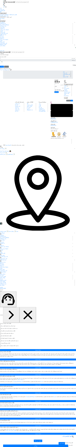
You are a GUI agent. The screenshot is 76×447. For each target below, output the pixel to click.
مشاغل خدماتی (2, 45)
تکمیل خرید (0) (38, 440)
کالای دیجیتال (2, 32)
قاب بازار (16, 111)
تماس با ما (5, 14)
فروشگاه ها (2, 22)
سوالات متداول (9, 14)
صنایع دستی (2, 27)
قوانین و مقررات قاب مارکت (11, 430)
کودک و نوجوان (65, 76)
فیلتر (71, 100)
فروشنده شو (2, 285)
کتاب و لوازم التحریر (4, 33)
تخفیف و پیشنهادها (3, 44)
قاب (0, 8)
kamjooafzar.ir (53, 125)
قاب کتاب (16, 107)
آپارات (40, 104)
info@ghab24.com (54, 122)
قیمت (66, 97)
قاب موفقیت (17, 103)
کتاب (64, 75)
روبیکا (20, 381)
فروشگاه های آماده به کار (4, 24)
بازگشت (65, 85)
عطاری (1, 30)
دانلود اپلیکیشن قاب (42, 111)
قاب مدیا (40, 107)
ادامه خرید (61, 443)
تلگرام (18, 381)
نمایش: (55, 86)
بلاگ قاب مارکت (3, 282)
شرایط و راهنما (3, 271)
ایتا (22, 381)
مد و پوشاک (2, 28)
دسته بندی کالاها (3, 34)
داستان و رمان (66, 88)
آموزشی (65, 89)
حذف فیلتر (68, 100)
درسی (65, 87)
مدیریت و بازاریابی (67, 91)
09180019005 (53, 118)
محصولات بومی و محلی (4, 29)
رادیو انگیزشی (41, 108)
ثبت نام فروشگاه (30, 109)
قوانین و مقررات (14, 14)
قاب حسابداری (17, 106)
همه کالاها (1, 35)
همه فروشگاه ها (3, 23)
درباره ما (1, 14)
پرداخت (2, 66)
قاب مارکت (2, 9)
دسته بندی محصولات (68, 84)
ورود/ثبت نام (2, 148)
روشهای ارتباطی (20, 379)
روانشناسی (66, 90)
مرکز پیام (41, 381)
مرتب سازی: (56, 83)
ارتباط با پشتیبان (38, 350)
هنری (65, 94)
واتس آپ (14, 381)
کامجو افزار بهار (8, 145)
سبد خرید (6, 66)
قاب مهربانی (17, 109)
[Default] (8, 299)
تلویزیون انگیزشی (42, 109)
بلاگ (0, 11)
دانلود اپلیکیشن (2, 10)
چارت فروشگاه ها (3, 25)
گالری (40, 106)
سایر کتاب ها (66, 95)
